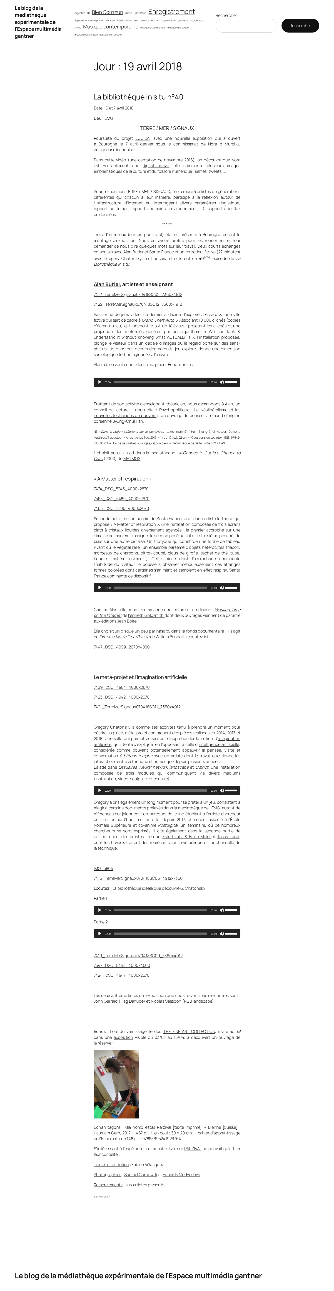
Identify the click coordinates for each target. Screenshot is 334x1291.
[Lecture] (99, 382)
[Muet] (221, 382)
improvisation (169, 20)
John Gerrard (106, 1001)
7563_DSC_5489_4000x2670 (122, 498)
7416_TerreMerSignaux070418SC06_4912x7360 (138, 878)
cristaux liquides (124, 530)
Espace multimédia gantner (89, 20)
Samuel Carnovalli (140, 1174)
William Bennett (170, 636)
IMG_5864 (103, 868)
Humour (155, 20)
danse (128, 13)
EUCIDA (142, 138)
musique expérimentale (152, 27)
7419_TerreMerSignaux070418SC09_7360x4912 (138, 955)
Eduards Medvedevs (181, 1174)
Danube (136, 1001)
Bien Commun (107, 12)
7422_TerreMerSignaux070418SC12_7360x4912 (138, 304)
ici (206, 636)
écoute (117, 34)
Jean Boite (127, 621)
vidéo (121, 160)
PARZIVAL (192, 1148)
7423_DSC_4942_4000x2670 (122, 697)
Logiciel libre (196, 20)
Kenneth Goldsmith (146, 615)
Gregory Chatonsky (113, 727)
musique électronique (86, 34)
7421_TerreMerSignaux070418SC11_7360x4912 (137, 706)
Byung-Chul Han (127, 421)
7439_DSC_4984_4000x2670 (122, 687)
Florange (110, 20)
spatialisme (106, 34)
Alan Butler (107, 284)
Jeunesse (183, 20)
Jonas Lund (228, 836)
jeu (178, 348)
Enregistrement (171, 11)
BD (88, 13)
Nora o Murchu (223, 144)
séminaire (196, 825)
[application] (167, 382)
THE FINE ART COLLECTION (189, 1031)
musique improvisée (178, 27)
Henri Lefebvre (141, 20)
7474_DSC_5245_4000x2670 (121, 488)
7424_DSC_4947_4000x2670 (122, 975)
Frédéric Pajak (124, 20)
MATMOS (131, 458)
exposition (123, 1037)
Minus (78, 27)
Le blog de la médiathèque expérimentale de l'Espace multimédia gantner (38, 22)
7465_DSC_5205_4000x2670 (121, 508)
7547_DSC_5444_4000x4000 (122, 965)
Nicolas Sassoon (166, 1001)
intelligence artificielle (219, 744)
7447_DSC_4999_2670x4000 (122, 647)
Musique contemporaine (110, 26)
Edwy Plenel (140, 13)
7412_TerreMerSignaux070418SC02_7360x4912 (138, 294)
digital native (156, 165)
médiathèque (190, 808)
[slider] (231, 382)
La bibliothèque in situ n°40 (139, 97)
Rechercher (226, 15)
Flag (124, 1001)
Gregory (101, 802)
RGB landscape (198, 1001)
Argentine (80, 13)
